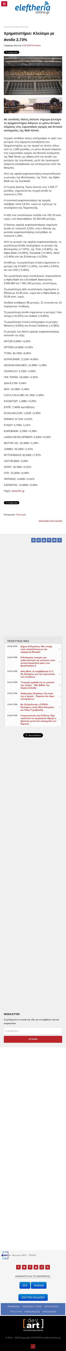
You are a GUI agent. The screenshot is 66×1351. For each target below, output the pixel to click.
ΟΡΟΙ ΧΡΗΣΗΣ (51, 1306)
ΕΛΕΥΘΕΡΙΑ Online (31, 45)
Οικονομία (21, 514)
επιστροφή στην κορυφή (50, 520)
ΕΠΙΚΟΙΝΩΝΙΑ (49, 1311)
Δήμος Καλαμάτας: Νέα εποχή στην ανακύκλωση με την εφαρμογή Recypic (36, 649)
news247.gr (18, 491)
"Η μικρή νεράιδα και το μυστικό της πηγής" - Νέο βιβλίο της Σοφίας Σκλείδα (37, 685)
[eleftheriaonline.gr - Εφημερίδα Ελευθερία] (33, 8)
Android (38, 1285)
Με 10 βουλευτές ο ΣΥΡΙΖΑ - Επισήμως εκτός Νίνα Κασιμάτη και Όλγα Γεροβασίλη (37, 707)
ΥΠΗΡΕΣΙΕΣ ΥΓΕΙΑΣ (32, 1306)
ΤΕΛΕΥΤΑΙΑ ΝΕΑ (18, 641)
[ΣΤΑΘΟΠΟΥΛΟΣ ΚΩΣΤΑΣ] (33, 1324)
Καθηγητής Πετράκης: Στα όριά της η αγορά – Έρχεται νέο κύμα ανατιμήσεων (37, 696)
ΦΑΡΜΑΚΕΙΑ (13, 1306)
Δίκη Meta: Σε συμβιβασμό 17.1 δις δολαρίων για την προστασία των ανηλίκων (38, 674)
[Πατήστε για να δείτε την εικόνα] (33, 75)
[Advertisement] (33, 824)
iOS (25, 1285)
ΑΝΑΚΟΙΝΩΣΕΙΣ (32, 1311)
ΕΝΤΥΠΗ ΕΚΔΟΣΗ (33, 1297)
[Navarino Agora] (33, 105)
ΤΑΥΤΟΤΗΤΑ (16, 1311)
